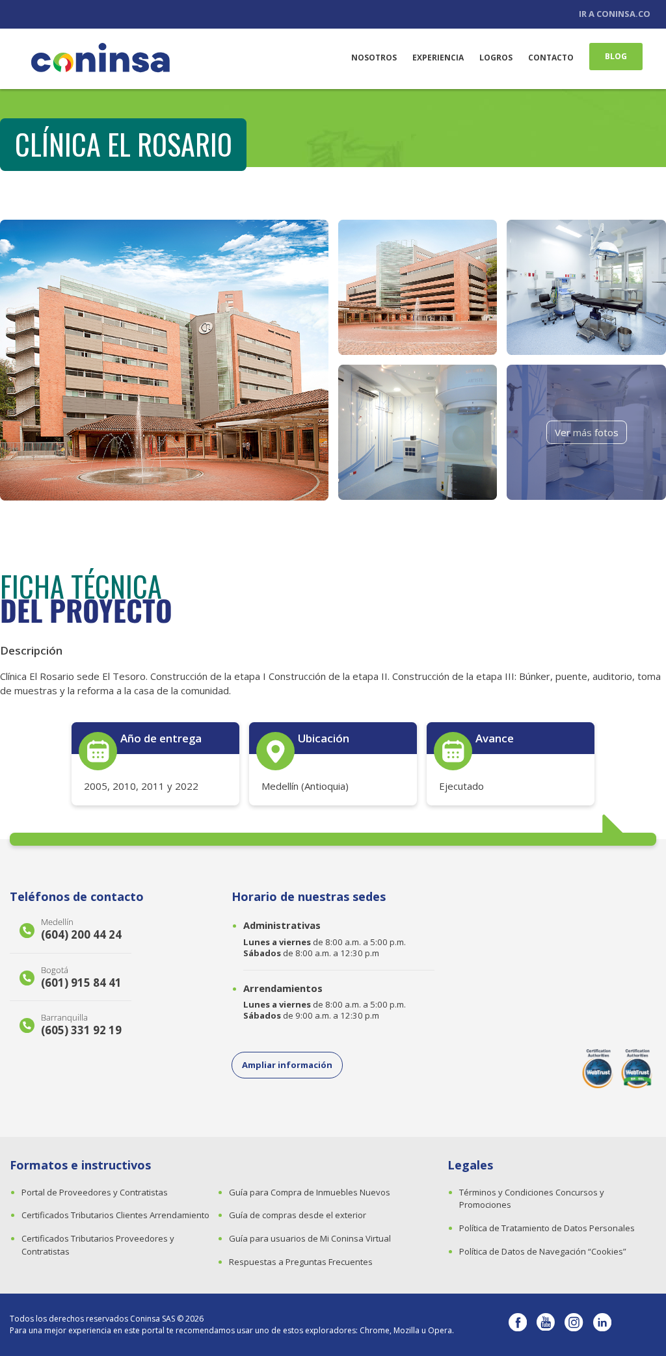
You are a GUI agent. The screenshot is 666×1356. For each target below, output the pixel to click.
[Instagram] (574, 1324)
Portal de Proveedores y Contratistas (94, 1192)
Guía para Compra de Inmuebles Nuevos (309, 1192)
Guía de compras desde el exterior (297, 1215)
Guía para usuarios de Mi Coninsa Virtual (310, 1238)
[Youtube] (546, 1324)
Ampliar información (287, 1065)
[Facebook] (518, 1324)
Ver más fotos (587, 432)
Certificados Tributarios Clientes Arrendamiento (115, 1215)
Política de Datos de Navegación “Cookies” (542, 1251)
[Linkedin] (602, 1324)
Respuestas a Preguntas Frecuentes (301, 1262)
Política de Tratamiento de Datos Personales (547, 1228)
